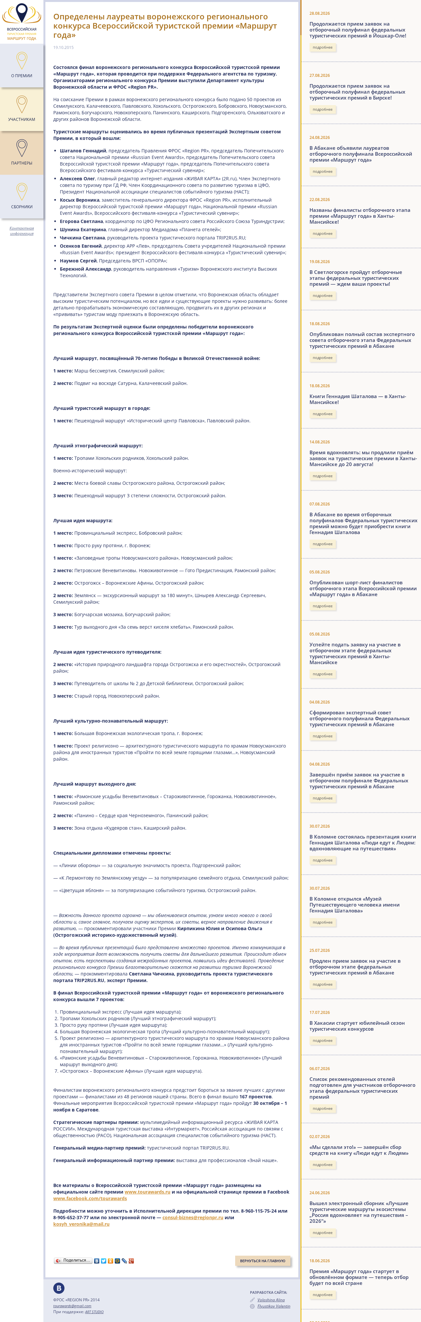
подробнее (323, 47)
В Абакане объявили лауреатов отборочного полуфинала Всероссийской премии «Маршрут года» (361, 154)
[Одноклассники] (110, 1261)
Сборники (22, 207)
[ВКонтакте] (96, 1261)
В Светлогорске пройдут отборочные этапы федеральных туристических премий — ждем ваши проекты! (356, 278)
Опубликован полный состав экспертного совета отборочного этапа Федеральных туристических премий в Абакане (362, 340)
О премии (21, 75)
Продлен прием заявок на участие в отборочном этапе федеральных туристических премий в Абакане (355, 966)
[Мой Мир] (117, 1261)
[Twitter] (103, 1261)
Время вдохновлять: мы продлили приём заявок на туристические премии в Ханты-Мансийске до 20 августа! (363, 458)
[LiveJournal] (124, 1261)
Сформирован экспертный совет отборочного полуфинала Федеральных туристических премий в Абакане (359, 718)
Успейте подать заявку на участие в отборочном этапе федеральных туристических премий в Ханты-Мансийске (355, 653)
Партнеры (21, 163)
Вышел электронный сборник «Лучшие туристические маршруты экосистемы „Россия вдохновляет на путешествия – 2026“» (359, 1212)
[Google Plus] (131, 1261)
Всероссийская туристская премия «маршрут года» (21, 22)
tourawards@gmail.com (72, 1305)
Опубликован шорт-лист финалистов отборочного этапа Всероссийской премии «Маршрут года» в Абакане (363, 588)
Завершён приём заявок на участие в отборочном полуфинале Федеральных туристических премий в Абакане (359, 780)
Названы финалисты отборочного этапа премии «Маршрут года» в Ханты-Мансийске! (360, 216)
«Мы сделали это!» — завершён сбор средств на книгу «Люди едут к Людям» (359, 1150)
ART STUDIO (94, 1311)
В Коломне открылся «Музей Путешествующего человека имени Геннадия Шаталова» (355, 904)
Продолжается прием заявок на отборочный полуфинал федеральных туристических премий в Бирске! (357, 91)
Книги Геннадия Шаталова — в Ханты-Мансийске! (358, 399)
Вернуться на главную (262, 1260)
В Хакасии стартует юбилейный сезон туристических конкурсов (357, 1026)
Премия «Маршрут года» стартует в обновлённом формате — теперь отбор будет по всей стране (359, 1277)
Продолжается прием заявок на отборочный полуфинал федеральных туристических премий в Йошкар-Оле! (358, 29)
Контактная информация (22, 230)
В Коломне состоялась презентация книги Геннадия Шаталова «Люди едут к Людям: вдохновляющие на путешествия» (363, 842)
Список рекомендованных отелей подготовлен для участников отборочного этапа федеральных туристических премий (362, 1088)
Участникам (21, 119)
